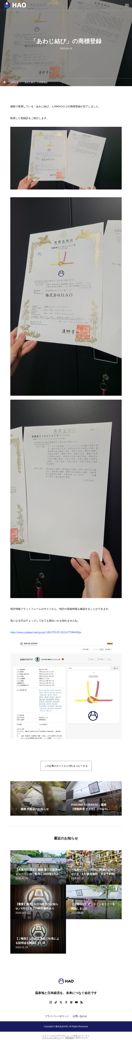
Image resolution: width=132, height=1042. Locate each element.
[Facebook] (66, 1002)
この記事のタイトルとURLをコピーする (66, 765)
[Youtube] (76, 1002)
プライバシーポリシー (57, 1016)
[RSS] (81, 1002)
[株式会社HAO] (20, 5)
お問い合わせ (80, 1016)
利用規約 (69, 1038)
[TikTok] (55, 1002)
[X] (61, 1002)
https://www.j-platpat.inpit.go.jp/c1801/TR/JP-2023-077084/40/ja (45, 632)
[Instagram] (50, 1002)
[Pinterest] (71, 1002)
